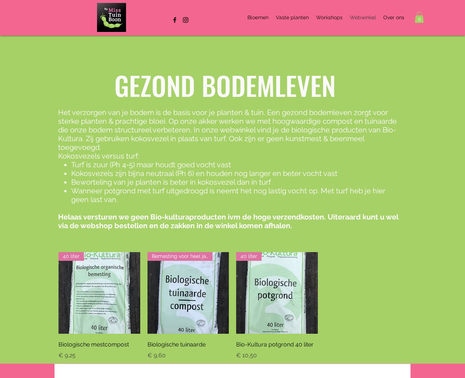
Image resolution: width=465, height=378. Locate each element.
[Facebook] (174, 20)
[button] (419, 17)
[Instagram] (185, 20)
